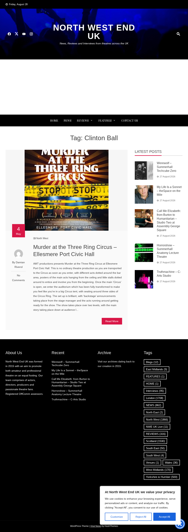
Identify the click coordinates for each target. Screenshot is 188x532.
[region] (140, 505)
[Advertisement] (94, 87)
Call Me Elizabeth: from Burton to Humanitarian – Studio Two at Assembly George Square (71, 382)
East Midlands (156, 369)
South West (155, 455)
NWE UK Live (157, 426)
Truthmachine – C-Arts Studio (69, 399)
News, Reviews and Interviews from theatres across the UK (94, 43)
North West (42, 238)
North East (154, 412)
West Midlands (158, 469)
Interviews (155, 390)
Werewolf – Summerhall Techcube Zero (166, 167)
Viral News (95, 526)
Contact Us (129, 120)
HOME (152, 383)
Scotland (155, 441)
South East (155, 448)
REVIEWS (83, 120)
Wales (171, 462)
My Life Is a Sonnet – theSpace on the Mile (169, 190)
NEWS (67, 120)
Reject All (140, 516)
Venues (152, 462)
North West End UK (94, 32)
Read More (111, 321)
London (154, 398)
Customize (117, 516)
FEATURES (105, 120)
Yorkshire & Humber (161, 476)
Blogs (152, 362)
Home (54, 120)
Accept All (164, 516)
